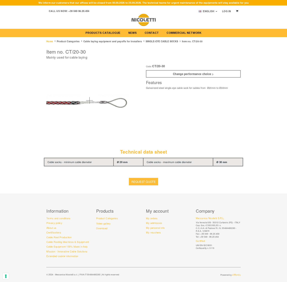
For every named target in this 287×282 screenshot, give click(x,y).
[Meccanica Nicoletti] (143, 19)
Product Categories (68, 41)
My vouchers (153, 232)
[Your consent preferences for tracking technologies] (6, 276)
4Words (236, 274)
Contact (152, 32)
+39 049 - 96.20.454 (209, 236)
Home (49, 41)
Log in (226, 11)
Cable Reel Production (59, 237)
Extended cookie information (62, 256)
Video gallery (103, 223)
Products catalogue (103, 32)
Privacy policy (54, 223)
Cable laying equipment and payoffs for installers (112, 41)
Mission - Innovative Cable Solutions (66, 251)
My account (157, 211)
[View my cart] (237, 11)
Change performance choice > (193, 74)
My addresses (154, 223)
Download (101, 228)
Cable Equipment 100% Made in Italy (67, 246)
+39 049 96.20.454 (78, 11)
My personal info (155, 227)
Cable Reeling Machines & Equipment (67, 242)
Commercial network (184, 32)
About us (51, 227)
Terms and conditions (58, 218)
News (132, 32)
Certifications (53, 232)
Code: (149, 66)
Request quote (143, 182)
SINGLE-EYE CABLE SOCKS (162, 41)
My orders (152, 218)
